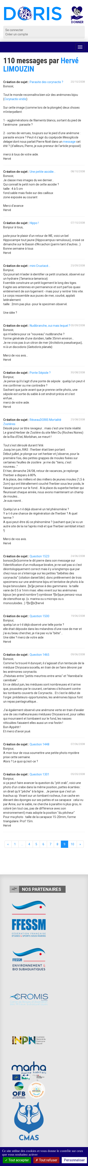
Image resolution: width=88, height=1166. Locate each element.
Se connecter (14, 30)
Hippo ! (34, 223)
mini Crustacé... (40, 265)
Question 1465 (39, 654)
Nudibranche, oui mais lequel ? (50, 325)
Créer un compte (16, 34)
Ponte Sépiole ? (40, 372)
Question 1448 (39, 744)
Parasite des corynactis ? (46, 82)
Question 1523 (39, 556)
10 (72, 844)
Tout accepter (18, 1160)
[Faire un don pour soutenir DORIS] (77, 16)
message (69, 141)
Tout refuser (47, 1160)
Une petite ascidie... (43, 171)
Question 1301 (39, 774)
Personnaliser (74, 1160)
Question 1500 (39, 616)
